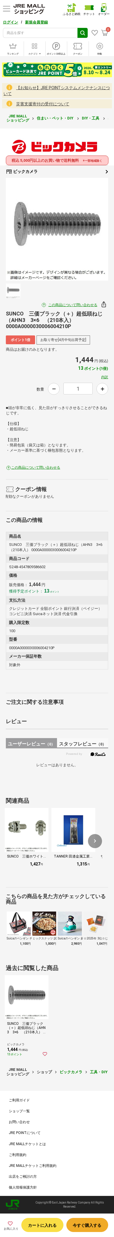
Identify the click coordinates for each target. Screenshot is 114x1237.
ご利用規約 (17, 1155)
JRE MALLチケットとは (27, 1144)
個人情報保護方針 (23, 1187)
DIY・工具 (91, 118)
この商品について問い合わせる (72, 305)
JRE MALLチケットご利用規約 (32, 1166)
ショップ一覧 (19, 1111)
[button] (95, 841)
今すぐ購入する (87, 1225)
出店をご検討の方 (23, 1176)
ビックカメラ (25, 171)
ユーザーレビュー (31, 744)
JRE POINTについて (25, 1133)
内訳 (104, 377)
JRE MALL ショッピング (17, 118)
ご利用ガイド (19, 1100)
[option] (57, 229)
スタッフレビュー (82, 744)
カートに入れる (42, 1225)
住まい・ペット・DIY (55, 118)
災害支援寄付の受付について (42, 104)
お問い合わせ (19, 1122)
